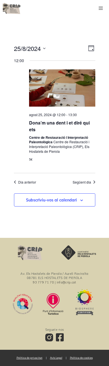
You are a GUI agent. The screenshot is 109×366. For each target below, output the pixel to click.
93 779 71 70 (43, 282)
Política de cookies (81, 357)
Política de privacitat (29, 357)
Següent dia (82, 182)
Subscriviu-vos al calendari (51, 200)
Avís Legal (56, 357)
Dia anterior (27, 182)
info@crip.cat (66, 282)
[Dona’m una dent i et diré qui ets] (62, 88)
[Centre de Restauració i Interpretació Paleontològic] (11, 8)
